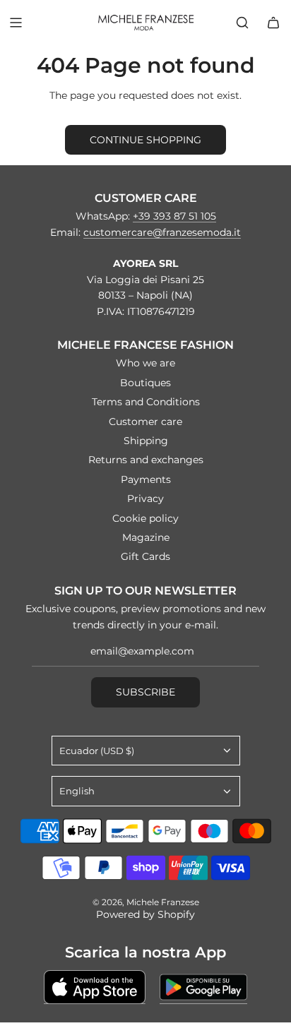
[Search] (242, 22)
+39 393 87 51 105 (174, 216)
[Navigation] (15, 22)
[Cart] (273, 22)
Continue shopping (145, 139)
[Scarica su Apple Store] (95, 987)
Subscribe (145, 692)
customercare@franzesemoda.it (162, 232)
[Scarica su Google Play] (203, 987)
